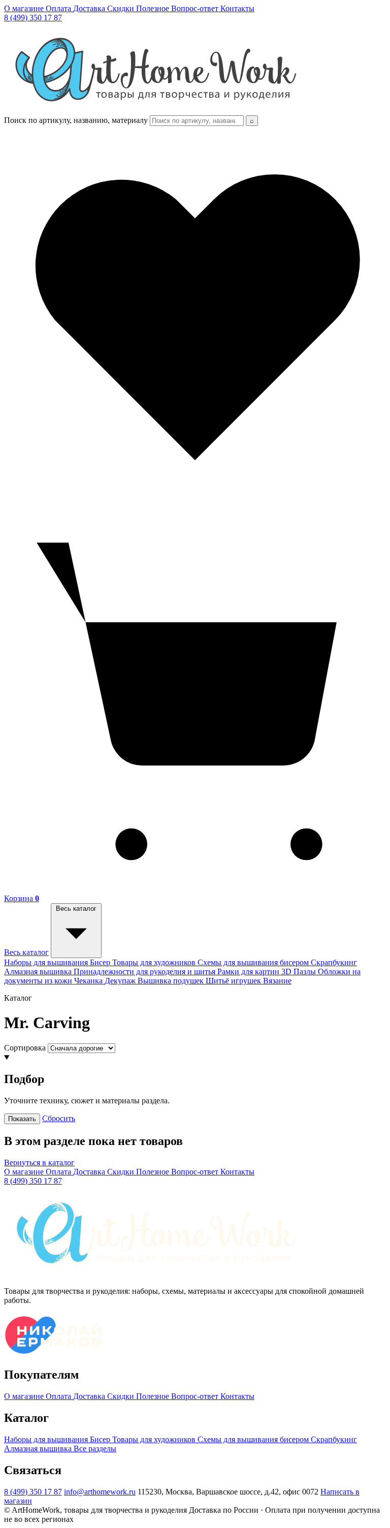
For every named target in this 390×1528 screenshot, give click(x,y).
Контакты (237, 8)
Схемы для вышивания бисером (254, 962)
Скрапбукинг (334, 962)
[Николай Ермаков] (53, 1353)
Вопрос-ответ (195, 8)
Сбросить (58, 1118)
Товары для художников (155, 962)
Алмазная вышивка (39, 971)
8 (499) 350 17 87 (33, 17)
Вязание (277, 980)
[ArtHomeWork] (155, 110)
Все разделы (95, 1448)
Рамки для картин (249, 971)
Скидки (121, 8)
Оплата (59, 8)
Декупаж (121, 980)
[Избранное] (195, 505)
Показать (22, 1119)
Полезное (153, 8)
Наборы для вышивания (47, 962)
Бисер (101, 962)
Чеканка (89, 980)
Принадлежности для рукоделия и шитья (145, 971)
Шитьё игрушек (234, 980)
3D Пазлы (299, 971)
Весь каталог (26, 952)
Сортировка (25, 1047)
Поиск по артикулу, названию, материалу (76, 120)
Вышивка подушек (172, 980)
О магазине (25, 8)
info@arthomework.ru (100, 1491)
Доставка (90, 8)
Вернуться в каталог (39, 1162)
